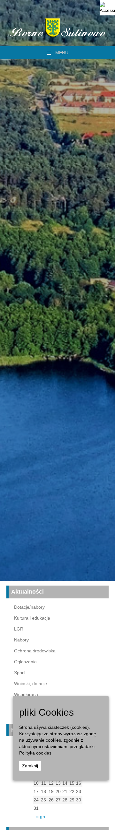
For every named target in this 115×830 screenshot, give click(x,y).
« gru (41, 816)
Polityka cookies (35, 752)
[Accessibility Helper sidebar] (107, 7)
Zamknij (30, 765)
